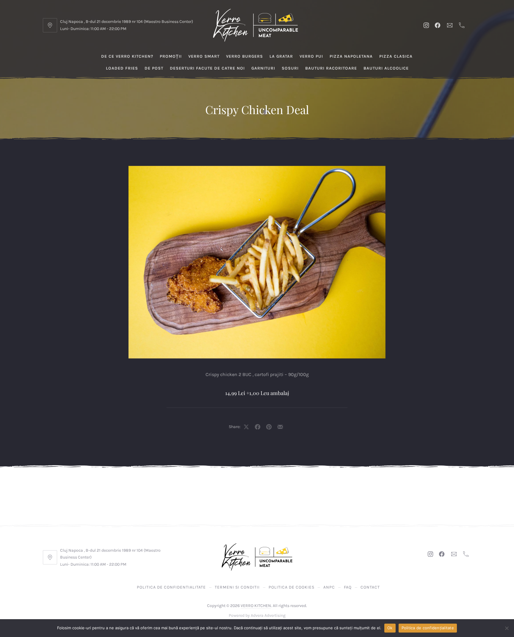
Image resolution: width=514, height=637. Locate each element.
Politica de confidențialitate (428, 627)
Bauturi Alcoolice (386, 68)
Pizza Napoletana (351, 56)
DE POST (154, 68)
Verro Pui (311, 56)
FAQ (348, 587)
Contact (370, 587)
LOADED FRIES (122, 68)
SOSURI (290, 68)
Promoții (171, 56)
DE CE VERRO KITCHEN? (127, 56)
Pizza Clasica (396, 56)
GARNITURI (263, 68)
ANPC (329, 587)
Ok (390, 627)
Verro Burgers (244, 56)
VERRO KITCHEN (256, 605)
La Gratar (281, 56)
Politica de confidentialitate (171, 587)
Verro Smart (204, 56)
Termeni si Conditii (237, 587)
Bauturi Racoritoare (331, 68)
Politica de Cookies (291, 587)
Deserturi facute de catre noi (207, 68)
